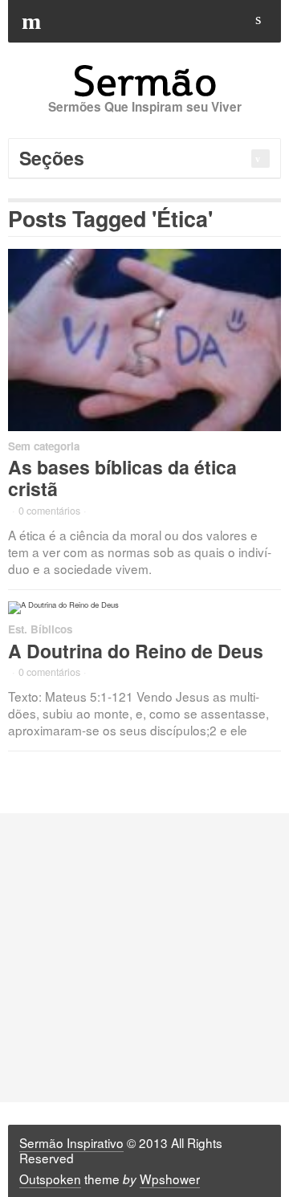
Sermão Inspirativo (71, 1142)
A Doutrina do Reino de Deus (135, 650)
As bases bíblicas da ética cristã (122, 478)
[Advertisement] (144, 957)
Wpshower (170, 1178)
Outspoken (50, 1178)
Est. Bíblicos (40, 629)
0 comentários (49, 510)
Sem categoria (43, 446)
